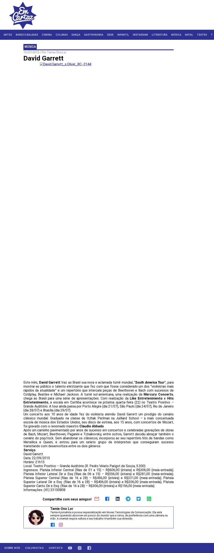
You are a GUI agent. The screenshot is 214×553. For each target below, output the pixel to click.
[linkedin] (117, 499)
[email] (97, 499)
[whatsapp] (149, 499)
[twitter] (138, 499)
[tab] (8, 35)
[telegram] (128, 499)
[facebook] (107, 499)
